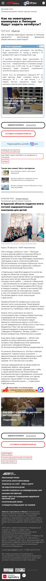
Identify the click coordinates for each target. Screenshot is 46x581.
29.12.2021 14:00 (7, 9)
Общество (15, 31)
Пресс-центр (27, 484)
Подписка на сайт (11, 484)
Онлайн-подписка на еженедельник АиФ (22, 490)
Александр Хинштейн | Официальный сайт (19, 243)
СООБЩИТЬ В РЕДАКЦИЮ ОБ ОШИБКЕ (18, 505)
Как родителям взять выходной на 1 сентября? (22, 413)
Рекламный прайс (10, 478)
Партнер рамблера (32, 570)
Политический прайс (12, 502)
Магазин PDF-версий (11, 493)
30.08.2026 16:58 (7, 199)
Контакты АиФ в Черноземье (15, 481)
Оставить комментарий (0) (18, 134)
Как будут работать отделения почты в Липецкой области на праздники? (20, 101)
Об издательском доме (13, 487)
